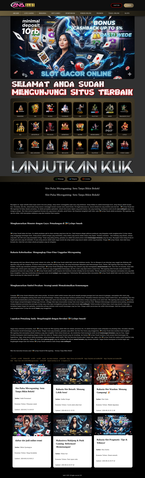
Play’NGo (95, 116)
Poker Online (85, 13)
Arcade (16, 13)
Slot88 (80, 134)
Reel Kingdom (35, 153)
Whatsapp (61, 179)
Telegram (74, 179)
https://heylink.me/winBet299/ (93, 358)
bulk (64, 475)
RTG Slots (65, 153)
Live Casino (29, 13)
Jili (20, 134)
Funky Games (124, 153)
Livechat (87, 179)
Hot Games (55, 13)
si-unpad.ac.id (65, 360)
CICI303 (13, 358)
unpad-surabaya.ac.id (53, 360)
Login (128, 5)
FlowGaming (20, 153)
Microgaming (95, 134)
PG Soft (109, 134)
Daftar (116, 5)
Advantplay (35, 134)
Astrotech (65, 134)
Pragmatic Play (125, 116)
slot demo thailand (52, 358)
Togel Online (113, 13)
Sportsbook (70, 13)
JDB (35, 116)
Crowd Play (110, 153)
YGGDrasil (65, 116)
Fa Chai (50, 116)
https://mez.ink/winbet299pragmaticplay (26, 360)
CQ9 (80, 116)
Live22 (125, 134)
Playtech (95, 153)
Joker (110, 116)
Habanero (20, 116)
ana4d (44, 358)
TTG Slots (50, 134)
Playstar (50, 153)
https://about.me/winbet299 (75, 358)
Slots (127, 13)
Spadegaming (80, 153)
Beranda (42, 13)
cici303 (20, 358)
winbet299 (62, 358)
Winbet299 (26, 358)
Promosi (100, 13)
